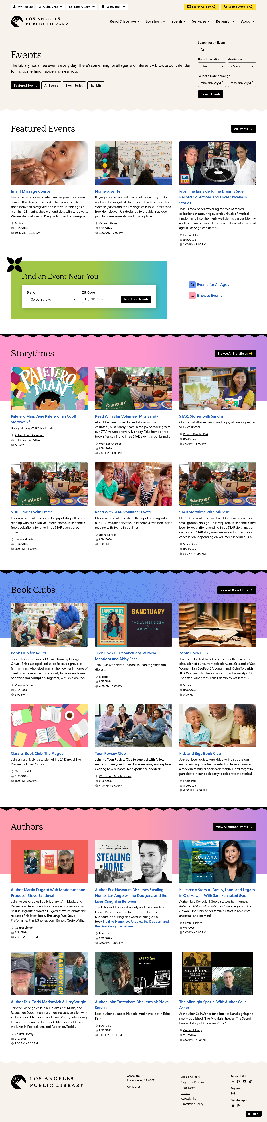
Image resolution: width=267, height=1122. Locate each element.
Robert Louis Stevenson (29, 435)
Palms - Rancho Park (195, 434)
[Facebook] (233, 1081)
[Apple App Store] (233, 1105)
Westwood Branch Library (115, 776)
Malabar (104, 676)
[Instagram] (239, 1081)
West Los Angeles (110, 443)
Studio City (190, 544)
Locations (154, 21)
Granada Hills (107, 534)
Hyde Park (189, 780)
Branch (32, 292)
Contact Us (133, 1086)
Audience (235, 59)
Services (199, 21)
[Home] (39, 21)
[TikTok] (250, 1081)
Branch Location (209, 59)
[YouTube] (244, 1081)
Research (224, 21)
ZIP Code (88, 292)
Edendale (105, 933)
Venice (187, 685)
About (246, 21)
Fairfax (19, 223)
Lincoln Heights (25, 539)
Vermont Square (25, 685)
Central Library (108, 223)
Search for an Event (211, 42)
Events (177, 21)
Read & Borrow (123, 21)
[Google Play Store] (239, 1105)
